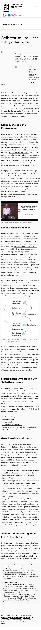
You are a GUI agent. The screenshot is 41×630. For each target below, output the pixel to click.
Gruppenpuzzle (8, 419)
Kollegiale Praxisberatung (12, 424)
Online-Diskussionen (10, 427)
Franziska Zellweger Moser (33, 72)
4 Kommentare (8, 624)
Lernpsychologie (16, 619)
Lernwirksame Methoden (12, 573)
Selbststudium (26, 622)
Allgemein (5, 617)
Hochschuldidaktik (15, 617)
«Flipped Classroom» (9, 370)
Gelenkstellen (5, 619)
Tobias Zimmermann (24, 615)
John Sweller (15, 150)
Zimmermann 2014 (23, 430)
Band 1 (35, 588)
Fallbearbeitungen (9, 417)
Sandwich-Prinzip (15, 622)
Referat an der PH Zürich (19, 152)
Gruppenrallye (7, 422)
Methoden (26, 617)
